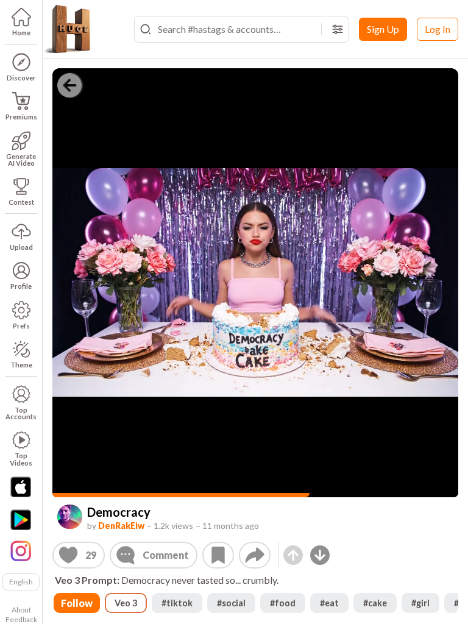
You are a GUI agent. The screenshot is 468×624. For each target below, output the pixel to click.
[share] (255, 555)
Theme (21, 365)
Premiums (21, 117)
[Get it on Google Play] (20, 519)
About (21, 609)
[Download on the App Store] (20, 487)
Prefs (21, 326)
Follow (77, 603)
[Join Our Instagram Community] (20, 549)
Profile (21, 286)
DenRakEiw (121, 525)
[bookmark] (218, 555)
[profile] (69, 517)
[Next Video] (320, 555)
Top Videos (21, 459)
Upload (21, 247)
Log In (437, 29)
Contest (21, 202)
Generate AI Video (21, 159)
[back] (69, 85)
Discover (21, 78)
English (21, 581)
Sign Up (383, 29)
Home (21, 33)
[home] (67, 29)
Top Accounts (21, 413)
